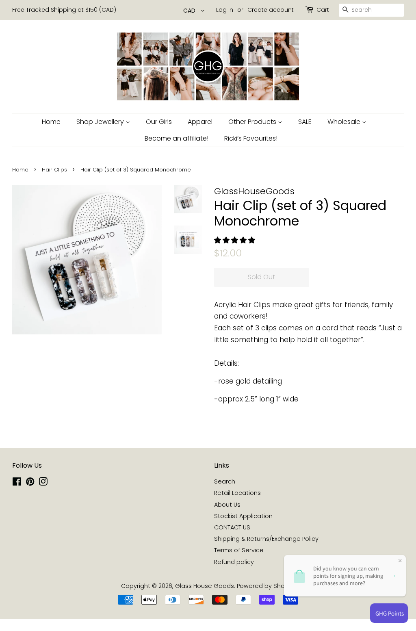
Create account (270, 10)
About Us (227, 505)
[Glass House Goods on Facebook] (17, 483)
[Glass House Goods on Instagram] (43, 483)
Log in (224, 10)
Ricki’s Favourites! (250, 138)
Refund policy (234, 562)
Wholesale (344, 121)
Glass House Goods (204, 586)
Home (51, 121)
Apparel (200, 121)
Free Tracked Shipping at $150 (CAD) (64, 10)
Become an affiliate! (176, 138)
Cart (322, 10)
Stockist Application (243, 516)
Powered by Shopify (266, 586)
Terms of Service (239, 550)
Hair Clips (54, 169)
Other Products (253, 121)
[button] (235, 240)
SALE (305, 121)
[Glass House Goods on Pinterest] (30, 483)
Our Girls (159, 121)
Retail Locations (237, 493)
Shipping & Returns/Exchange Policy (266, 539)
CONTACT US (232, 527)
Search (224, 481)
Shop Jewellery (101, 121)
